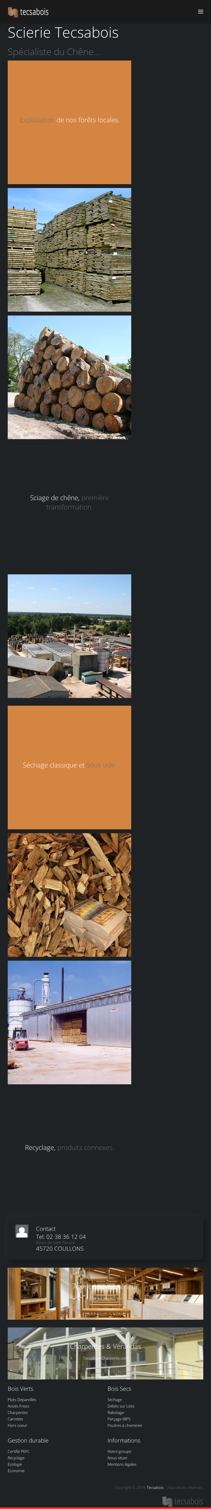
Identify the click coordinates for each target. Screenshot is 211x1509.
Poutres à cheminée (125, 1425)
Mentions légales (122, 1464)
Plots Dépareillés (22, 1399)
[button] (200, 11)
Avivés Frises (18, 1406)
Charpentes (18, 1412)
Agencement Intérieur (105, 1286)
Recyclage (16, 1457)
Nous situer (118, 1457)
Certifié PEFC (19, 1451)
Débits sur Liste (121, 1406)
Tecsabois (155, 1487)
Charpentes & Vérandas (105, 1346)
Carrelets (15, 1418)
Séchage (115, 1399)
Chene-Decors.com (105, 1298)
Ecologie (15, 1464)
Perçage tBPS (119, 1418)
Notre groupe (119, 1451)
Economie (16, 1470)
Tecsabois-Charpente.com (105, 1358)
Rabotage (116, 1412)
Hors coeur (17, 1425)
